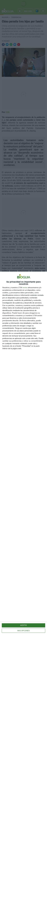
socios (25, 287)
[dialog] (23, 588)
